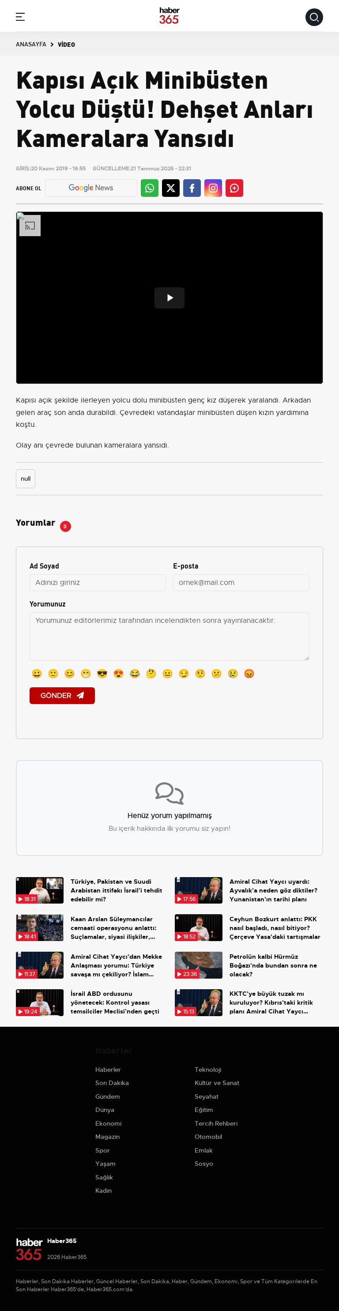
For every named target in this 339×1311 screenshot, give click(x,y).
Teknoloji (208, 1070)
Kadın (103, 1190)
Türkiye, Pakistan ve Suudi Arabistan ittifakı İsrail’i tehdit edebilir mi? (116, 890)
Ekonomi (108, 1123)
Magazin (107, 1137)
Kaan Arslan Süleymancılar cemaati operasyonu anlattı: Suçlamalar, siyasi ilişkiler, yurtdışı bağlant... (113, 928)
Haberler (108, 1070)
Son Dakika (112, 1083)
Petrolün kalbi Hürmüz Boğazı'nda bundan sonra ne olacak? (273, 965)
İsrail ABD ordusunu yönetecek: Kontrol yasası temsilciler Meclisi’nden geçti (115, 1002)
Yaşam (105, 1164)
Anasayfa (31, 43)
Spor (102, 1150)
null (25, 478)
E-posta (186, 565)
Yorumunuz (48, 603)
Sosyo (204, 1164)
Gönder (57, 695)
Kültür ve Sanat (217, 1083)
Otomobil (208, 1137)
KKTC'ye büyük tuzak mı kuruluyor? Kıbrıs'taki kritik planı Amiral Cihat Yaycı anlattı (271, 1003)
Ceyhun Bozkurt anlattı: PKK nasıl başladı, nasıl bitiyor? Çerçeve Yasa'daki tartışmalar (275, 928)
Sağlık (104, 1177)
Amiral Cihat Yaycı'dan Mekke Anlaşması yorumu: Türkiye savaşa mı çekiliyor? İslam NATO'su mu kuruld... (116, 966)
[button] (20, 18)
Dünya (104, 1110)
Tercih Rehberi (216, 1123)
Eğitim (204, 1110)
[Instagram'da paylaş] (213, 188)
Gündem (107, 1096)
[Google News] (91, 188)
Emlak (204, 1150)
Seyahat (206, 1096)
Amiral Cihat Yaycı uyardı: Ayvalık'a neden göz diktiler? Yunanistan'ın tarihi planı (273, 890)
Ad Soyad (44, 565)
